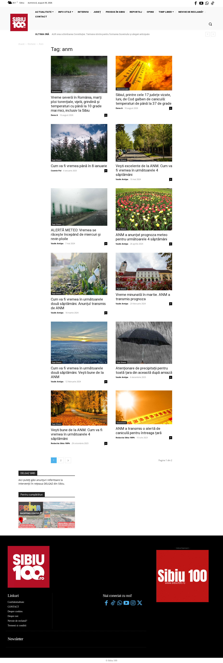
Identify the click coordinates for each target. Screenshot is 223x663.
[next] (213, 34)
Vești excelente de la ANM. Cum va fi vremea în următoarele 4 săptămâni (144, 170)
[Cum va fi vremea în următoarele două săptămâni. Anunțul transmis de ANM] (79, 274)
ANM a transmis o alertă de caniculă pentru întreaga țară (139, 430)
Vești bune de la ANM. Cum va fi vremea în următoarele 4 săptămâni (76, 434)
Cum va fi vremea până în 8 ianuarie (79, 166)
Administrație (122, 89)
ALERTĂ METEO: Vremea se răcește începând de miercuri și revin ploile (76, 234)
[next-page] (68, 460)
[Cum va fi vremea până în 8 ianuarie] (79, 143)
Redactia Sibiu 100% (60, 443)
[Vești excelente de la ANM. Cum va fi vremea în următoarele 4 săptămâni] (144, 143)
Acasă (21, 43)
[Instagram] (133, 603)
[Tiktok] (212, 3)
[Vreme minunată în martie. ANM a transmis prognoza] (144, 271)
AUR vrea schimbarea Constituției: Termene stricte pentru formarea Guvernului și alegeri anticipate (100, 34)
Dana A (54, 115)
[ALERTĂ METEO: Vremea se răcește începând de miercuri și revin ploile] (79, 207)
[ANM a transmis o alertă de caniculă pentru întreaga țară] (144, 407)
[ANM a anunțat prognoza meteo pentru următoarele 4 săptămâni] (144, 209)
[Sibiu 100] (19, 22)
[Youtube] (201, 3)
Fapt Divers (56, 160)
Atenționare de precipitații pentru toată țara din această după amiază (144, 370)
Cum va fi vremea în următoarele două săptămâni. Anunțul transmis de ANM (78, 303)
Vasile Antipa (122, 179)
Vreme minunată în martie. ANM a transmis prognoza (143, 297)
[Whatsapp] (207, 3)
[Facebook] (195, 3)
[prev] (207, 34)
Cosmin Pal (56, 170)
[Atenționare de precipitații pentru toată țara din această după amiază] (144, 343)
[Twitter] (139, 603)
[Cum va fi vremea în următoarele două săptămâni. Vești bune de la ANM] (79, 343)
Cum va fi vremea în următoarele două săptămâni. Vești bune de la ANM (77, 372)
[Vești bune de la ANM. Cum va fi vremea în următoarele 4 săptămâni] (79, 408)
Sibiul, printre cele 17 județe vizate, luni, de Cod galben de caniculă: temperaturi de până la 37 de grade (143, 99)
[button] (210, 24)
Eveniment (56, 91)
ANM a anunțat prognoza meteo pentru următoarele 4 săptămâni (141, 237)
